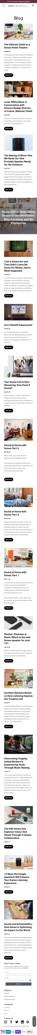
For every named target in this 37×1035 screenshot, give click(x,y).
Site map (6, 993)
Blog (5, 1013)
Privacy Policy (25, 1026)
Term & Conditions (9, 1026)
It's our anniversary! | (18, 1)
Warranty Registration (9, 996)
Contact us (7, 1007)
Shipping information (9, 999)
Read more (8, 75)
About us (6, 1010)
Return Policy (17, 1026)
